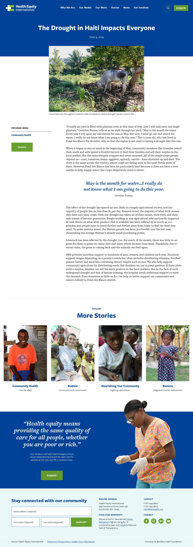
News (126, 7)
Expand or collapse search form (168, 8)
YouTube (168, 521)
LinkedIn (161, 521)
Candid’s (124, 525)
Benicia (168, 386)
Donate (181, 8)
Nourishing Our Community (120, 386)
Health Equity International (21, 8)
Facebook (146, 521)
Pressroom (52, 541)
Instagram (153, 521)
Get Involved (141, 7)
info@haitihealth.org (153, 509)
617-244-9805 (151, 506)
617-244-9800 (151, 503)
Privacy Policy (64, 541)
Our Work (101, 7)
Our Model (85, 7)
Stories (115, 7)
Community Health (21, 134)
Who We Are (67, 7)
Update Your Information (83, 541)
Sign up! (81, 522)
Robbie (73, 386)
